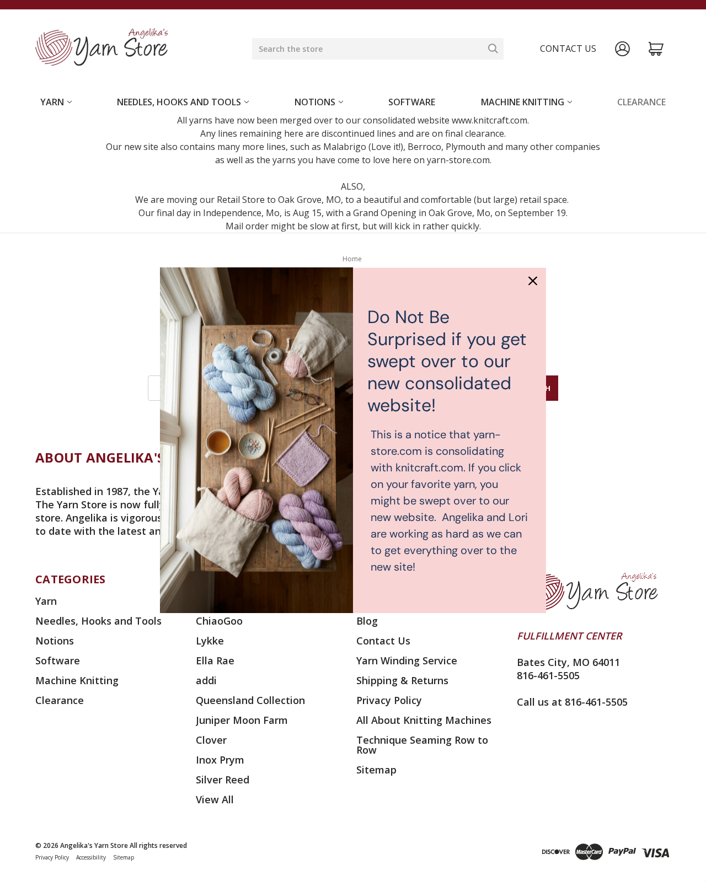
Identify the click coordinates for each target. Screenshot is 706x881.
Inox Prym (220, 759)
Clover (211, 739)
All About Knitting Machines (423, 720)
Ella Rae (215, 660)
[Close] (533, 280)
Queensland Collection (250, 700)
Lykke (210, 640)
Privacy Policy (389, 700)
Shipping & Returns (402, 680)
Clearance (641, 102)
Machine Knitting (522, 102)
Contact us (568, 48)
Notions (315, 102)
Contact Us (383, 640)
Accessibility (91, 857)
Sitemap (376, 769)
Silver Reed (222, 779)
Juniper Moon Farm (242, 720)
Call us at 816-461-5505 (572, 701)
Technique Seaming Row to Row (422, 744)
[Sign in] (622, 49)
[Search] (493, 48)
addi (206, 680)
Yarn (52, 102)
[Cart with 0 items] (656, 49)
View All (215, 799)
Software (411, 102)
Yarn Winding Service (406, 660)
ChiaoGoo (219, 620)
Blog (367, 620)
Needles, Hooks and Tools (179, 102)
